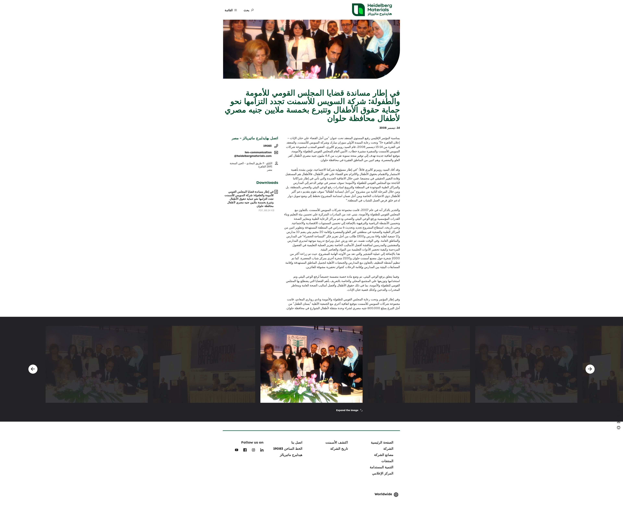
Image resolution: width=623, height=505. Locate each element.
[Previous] (32, 369)
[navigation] (618, 410)
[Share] (618, 416)
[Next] (590, 369)
